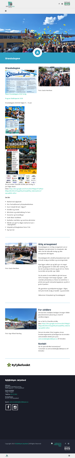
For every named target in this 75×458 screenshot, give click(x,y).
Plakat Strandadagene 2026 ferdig (15, 94)
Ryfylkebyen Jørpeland (21, 443)
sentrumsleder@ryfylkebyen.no (47, 339)
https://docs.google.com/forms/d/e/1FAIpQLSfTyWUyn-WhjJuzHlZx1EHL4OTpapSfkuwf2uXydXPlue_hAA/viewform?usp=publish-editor (24, 191)
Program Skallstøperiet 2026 (14, 98)
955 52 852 (14, 394)
